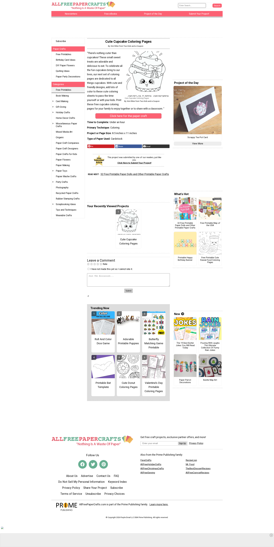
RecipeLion (191, 460)
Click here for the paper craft (128, 116)
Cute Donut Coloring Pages (128, 385)
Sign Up (182, 443)
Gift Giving (61, 107)
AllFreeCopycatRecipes (197, 472)
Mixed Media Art (64, 132)
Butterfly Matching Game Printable (153, 343)
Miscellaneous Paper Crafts (66, 125)
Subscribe (61, 41)
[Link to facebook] (82, 464)
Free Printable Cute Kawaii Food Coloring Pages (210, 260)
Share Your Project (95, 487)
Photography (62, 187)
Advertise (87, 476)
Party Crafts (62, 182)
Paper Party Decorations (68, 76)
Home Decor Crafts (65, 118)
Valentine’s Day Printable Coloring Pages (154, 387)
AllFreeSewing (147, 472)
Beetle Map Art (210, 380)
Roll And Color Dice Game (103, 341)
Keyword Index (117, 481)
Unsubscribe (93, 493)
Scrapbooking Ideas (66, 204)
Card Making (62, 101)
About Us (71, 476)
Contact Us (103, 476)
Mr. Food (190, 464)
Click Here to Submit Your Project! (134, 163)
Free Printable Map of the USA (210, 224)
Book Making (62, 95)
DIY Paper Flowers (65, 65)
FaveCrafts (145, 460)
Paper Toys (61, 170)
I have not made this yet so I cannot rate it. (111, 269)
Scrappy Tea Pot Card (198, 137)
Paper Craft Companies (67, 143)
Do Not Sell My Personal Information (81, 481)
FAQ (116, 476)
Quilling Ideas (62, 71)
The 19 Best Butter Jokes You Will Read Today (185, 345)
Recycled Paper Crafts (67, 193)
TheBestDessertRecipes (198, 468)
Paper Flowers (63, 159)
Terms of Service (71, 493)
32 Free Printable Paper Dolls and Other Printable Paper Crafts (134, 174)
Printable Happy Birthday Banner (185, 259)
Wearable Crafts (64, 215)
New (177, 314)
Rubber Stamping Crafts (68, 198)
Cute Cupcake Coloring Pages (128, 241)
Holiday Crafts (63, 112)
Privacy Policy (71, 487)
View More (197, 143)
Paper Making (63, 165)
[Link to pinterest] (103, 464)
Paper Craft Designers (67, 148)
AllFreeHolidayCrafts (150, 464)
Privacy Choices (114, 493)
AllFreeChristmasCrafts (152, 468)
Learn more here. (159, 504)
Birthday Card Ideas (65, 60)
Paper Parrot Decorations (185, 381)
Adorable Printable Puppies (128, 341)
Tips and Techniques (66, 209)
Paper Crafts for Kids (66, 154)
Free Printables (63, 54)
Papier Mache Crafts (66, 176)
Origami (60, 137)
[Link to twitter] (93, 464)
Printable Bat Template (103, 385)
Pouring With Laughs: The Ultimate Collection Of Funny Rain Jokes (210, 346)
